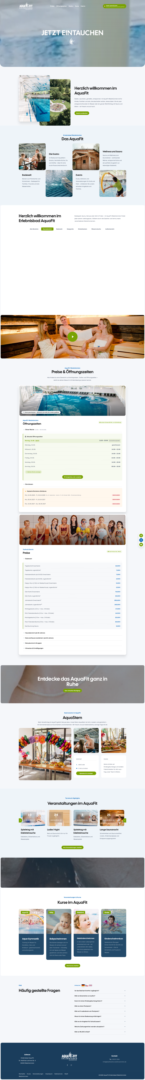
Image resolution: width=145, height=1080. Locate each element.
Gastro (71, 6)
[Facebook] (67, 1065)
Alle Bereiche (34, 229)
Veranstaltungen (38, 1074)
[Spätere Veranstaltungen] (124, 820)
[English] (90, 985)
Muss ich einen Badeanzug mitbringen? (88, 1016)
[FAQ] (141, 544)
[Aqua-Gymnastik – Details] (31, 921)
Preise (52, 6)
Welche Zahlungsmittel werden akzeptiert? (89, 1026)
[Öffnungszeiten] (141, 540)
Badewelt (59, 229)
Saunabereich (47, 229)
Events (83, 6)
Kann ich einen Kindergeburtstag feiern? (88, 1001)
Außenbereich (109, 229)
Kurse (77, 6)
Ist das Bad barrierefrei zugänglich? (87, 990)
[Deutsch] (83, 985)
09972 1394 (81, 764)
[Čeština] (86, 985)
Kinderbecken (82, 229)
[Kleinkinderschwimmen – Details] (86, 921)
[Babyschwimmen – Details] (58, 921)
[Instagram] (71, 1065)
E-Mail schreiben (83, 768)
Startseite (22, 1074)
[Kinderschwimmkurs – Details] (113, 921)
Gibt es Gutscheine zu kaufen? (85, 996)
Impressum (48, 1074)
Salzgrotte (70, 229)
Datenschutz (58, 1074)
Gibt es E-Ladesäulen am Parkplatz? (87, 1011)
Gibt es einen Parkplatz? (83, 1006)
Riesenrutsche (96, 229)
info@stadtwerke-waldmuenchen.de (114, 1062)
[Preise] (141, 535)
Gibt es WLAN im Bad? (82, 1032)
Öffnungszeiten (61, 6)
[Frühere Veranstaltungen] (20, 820)
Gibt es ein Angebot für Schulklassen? (88, 1021)
